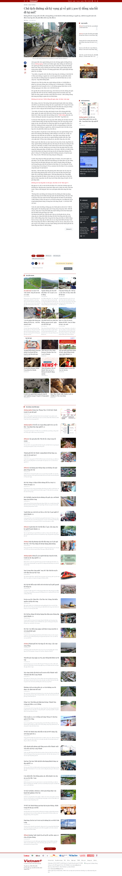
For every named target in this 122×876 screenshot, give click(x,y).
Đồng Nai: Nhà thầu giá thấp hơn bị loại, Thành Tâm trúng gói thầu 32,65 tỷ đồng (40, 703)
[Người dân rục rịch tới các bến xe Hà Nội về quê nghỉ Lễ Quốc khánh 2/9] (68, 516)
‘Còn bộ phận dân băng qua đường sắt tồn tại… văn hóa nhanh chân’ (32, 322)
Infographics (85, 100)
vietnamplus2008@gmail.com (57, 868)
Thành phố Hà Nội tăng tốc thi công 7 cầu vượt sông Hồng (40, 645)
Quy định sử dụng (58, 860)
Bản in (25, 69)
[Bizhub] (38, 855)
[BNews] (32, 855)
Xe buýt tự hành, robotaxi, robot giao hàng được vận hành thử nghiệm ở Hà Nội (40, 792)
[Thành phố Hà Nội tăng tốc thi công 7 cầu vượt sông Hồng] (68, 648)
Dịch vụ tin (83, 860)
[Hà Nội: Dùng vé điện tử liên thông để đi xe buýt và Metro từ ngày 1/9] (68, 486)
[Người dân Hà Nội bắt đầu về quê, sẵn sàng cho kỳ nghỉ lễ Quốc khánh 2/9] (68, 531)
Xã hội (25, 5)
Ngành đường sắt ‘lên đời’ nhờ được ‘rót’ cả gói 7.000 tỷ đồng (49, 292)
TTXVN (78, 860)
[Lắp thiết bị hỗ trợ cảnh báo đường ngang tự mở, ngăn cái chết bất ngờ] (49, 313)
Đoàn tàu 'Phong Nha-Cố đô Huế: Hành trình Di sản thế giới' (40, 411)
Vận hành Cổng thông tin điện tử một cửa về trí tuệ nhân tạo (88, 171)
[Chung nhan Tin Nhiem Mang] (91, 863)
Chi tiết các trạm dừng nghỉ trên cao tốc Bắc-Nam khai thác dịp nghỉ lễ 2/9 (41, 426)
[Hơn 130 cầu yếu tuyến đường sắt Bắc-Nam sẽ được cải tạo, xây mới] (67, 313)
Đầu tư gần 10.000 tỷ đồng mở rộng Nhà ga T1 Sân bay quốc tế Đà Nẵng (40, 718)
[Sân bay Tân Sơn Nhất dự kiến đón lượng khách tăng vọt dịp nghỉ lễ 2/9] (68, 765)
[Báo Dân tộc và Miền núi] (25, 855)
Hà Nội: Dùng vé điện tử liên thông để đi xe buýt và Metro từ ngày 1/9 (39, 483)
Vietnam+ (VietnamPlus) (34, 1)
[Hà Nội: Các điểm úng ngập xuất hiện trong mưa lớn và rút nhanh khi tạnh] (68, 633)
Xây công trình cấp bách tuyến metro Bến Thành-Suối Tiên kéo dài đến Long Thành (41, 674)
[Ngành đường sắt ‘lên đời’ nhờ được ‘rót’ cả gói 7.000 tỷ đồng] (49, 283)
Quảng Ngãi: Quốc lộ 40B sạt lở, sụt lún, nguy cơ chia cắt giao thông (41, 836)
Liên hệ (94, 860)
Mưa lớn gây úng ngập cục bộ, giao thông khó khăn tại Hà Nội (41, 659)
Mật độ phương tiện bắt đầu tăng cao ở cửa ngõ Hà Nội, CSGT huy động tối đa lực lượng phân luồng (41, 543)
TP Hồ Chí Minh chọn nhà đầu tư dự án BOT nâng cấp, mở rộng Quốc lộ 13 (41, 733)
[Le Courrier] (82, 855)
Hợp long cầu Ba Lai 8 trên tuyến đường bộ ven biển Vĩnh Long (41, 821)
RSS (65, 860)
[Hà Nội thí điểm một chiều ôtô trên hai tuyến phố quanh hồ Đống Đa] (68, 588)
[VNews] (96, 855)
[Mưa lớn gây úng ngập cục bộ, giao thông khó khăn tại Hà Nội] (68, 662)
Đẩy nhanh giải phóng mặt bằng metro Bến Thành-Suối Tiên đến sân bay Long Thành (41, 747)
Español (82, 1)
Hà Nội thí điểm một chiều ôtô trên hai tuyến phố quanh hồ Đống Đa (41, 586)
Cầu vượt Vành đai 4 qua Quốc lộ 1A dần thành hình (88, 26)
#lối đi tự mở (48, 255)
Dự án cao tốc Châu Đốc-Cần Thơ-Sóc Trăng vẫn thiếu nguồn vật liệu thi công (41, 600)
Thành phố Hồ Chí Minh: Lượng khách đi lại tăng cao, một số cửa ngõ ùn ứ (40, 454)
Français (78, 1)
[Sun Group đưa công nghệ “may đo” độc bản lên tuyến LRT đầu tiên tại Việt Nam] (68, 574)
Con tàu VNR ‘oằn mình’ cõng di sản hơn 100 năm (32, 292)
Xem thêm (50, 848)
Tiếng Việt (70, 1)
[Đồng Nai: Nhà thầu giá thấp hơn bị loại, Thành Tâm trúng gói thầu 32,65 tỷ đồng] (68, 706)
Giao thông (32, 5)
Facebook (25, 62)
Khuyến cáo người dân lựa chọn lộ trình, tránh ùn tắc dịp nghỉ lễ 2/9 (40, 557)
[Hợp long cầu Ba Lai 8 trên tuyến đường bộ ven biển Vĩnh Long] (68, 824)
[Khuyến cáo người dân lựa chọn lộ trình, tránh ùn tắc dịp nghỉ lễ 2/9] (68, 560)
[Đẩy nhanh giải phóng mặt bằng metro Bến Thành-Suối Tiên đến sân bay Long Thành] (68, 750)
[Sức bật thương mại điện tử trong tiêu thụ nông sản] (94, 219)
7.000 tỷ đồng (62, 115)
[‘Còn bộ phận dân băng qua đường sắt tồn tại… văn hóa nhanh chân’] (32, 313)
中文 (86, 1)
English (74, 1)
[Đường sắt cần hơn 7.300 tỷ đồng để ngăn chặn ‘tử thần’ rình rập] (50, 99)
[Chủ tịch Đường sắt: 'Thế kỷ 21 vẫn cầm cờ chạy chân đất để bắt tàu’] (67, 283)
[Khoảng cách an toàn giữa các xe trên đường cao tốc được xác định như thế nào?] (68, 691)
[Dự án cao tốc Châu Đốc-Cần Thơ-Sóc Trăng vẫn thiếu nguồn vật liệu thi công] (68, 603)
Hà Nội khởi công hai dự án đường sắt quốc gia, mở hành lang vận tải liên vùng (41, 498)
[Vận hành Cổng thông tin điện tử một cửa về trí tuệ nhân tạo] (88, 162)
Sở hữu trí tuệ (50, 860)
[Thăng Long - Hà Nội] (92, 1)
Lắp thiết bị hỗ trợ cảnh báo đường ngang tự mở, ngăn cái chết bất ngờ (49, 322)
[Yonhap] (63, 855)
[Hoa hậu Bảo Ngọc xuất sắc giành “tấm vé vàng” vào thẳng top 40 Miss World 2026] (94, 206)
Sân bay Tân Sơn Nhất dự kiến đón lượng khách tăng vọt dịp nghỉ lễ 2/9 (41, 762)
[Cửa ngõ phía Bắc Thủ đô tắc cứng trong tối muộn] (68, 443)
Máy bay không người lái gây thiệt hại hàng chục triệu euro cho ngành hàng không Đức (84, 230)
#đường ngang (40, 255)
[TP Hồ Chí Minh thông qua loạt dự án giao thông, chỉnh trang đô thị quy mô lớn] (68, 809)
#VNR (33, 255)
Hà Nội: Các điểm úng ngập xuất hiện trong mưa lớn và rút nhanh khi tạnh (41, 630)
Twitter (25, 66)
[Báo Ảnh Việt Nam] (90, 855)
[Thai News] (47, 855)
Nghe (84, 211)
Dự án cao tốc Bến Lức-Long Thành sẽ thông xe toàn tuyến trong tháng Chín (88, 48)
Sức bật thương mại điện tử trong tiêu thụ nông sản (84, 218)
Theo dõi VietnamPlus (60, 263)
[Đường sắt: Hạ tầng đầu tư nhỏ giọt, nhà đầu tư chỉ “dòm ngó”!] (49, 182)
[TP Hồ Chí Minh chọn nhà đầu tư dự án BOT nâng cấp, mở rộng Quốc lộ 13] (68, 736)
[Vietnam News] (73, 855)
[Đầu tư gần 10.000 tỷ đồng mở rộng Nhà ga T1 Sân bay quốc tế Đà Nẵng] (68, 721)
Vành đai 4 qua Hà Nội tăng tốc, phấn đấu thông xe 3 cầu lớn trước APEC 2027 (88, 55)
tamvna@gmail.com (77, 865)
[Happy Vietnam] (54, 855)
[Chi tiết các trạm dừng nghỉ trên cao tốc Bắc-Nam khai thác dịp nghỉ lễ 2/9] (68, 429)
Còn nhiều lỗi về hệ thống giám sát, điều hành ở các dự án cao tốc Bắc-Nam (41, 777)
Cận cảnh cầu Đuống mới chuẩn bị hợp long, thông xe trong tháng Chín (88, 34)
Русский (89, 1)
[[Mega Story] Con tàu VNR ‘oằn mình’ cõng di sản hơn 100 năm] (32, 283)
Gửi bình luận (68, 268)
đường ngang (39, 64)
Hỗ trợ (68, 860)
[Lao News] (43, 855)
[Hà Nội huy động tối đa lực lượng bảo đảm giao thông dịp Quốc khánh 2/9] (68, 618)
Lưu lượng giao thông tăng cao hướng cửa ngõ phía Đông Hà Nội (40, 469)
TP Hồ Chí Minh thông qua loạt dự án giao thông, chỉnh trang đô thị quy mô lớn (41, 807)
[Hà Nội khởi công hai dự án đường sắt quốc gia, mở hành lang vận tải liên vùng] (68, 501)
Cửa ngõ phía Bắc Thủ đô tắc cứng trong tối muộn (40, 440)
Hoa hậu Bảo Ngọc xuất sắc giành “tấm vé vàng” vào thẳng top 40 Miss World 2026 (84, 206)
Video (83, 130)
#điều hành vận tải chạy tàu (38, 258)
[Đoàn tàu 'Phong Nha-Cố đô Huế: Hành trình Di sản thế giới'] (68, 414)
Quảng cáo (89, 860)
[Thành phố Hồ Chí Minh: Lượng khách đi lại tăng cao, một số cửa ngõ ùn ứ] (68, 457)
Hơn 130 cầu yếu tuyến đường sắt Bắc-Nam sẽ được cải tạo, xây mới (67, 322)
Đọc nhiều (84, 23)
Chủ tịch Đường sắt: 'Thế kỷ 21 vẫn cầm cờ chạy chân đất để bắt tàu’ (67, 292)
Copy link (25, 72)
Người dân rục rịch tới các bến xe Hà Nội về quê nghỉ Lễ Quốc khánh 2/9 (41, 513)
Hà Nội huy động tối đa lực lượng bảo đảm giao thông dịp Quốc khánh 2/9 (41, 615)
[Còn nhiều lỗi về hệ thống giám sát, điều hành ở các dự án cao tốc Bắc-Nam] (68, 780)
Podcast (84, 200)
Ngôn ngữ (73, 860)
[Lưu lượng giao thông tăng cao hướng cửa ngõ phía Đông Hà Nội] (68, 472)
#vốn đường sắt (57, 255)
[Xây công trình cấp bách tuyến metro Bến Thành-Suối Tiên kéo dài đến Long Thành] (68, 676)
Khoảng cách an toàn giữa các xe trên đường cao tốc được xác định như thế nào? (40, 688)
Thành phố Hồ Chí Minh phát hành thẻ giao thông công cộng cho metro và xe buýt (88, 42)
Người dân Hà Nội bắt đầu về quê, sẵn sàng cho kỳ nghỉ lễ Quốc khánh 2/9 (41, 528)
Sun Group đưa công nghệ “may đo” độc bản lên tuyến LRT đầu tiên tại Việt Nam (40, 571)
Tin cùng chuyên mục (32, 407)
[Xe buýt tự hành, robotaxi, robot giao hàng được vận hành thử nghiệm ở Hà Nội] (68, 795)
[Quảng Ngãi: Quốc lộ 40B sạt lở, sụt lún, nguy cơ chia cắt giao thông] (68, 839)
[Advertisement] (52, 241)
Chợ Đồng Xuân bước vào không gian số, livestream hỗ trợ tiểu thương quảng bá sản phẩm (88, 149)
